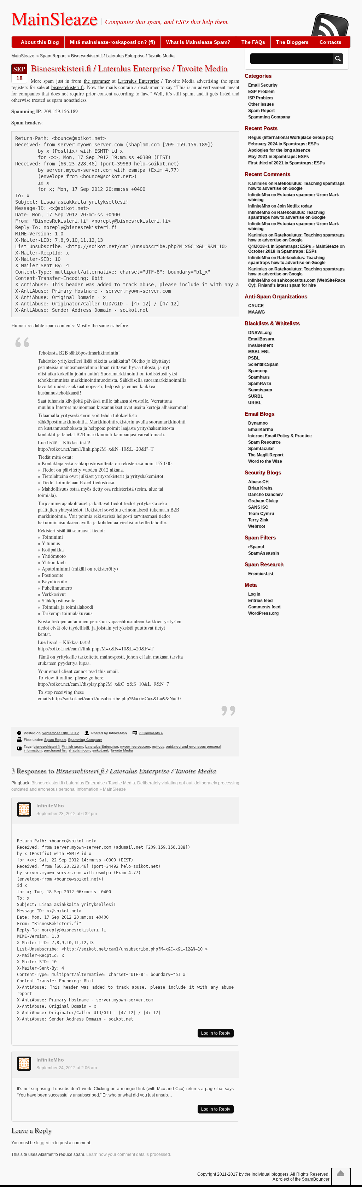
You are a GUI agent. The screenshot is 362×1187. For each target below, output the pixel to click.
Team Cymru (261, 513)
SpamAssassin (263, 553)
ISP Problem (260, 97)
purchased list (55, 750)
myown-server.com (135, 746)
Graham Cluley (263, 500)
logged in (45, 1142)
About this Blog (40, 42)
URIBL (254, 402)
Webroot (256, 526)
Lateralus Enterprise (138, 80)
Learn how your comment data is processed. (128, 1154)
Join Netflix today (294, 206)
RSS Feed (329, 20)
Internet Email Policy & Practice (280, 435)
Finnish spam (72, 746)
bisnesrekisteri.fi (67, 87)
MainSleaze (54, 18)
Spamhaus (259, 377)
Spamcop (257, 370)
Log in (254, 594)
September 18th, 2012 (60, 733)
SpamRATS (259, 383)
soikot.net (100, 750)
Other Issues (261, 104)
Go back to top (341, 1173)
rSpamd (256, 546)
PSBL (253, 358)
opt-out (158, 746)
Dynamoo (258, 423)
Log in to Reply (215, 1033)
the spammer (97, 80)
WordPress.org (263, 613)
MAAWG (256, 312)
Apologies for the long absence (279, 150)
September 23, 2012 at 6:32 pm (66, 813)
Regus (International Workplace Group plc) (290, 137)
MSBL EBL (259, 351)
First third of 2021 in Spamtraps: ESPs (286, 162)
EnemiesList (260, 573)
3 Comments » (151, 733)
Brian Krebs (260, 488)
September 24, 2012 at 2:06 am (66, 1067)
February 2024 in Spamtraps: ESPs (283, 143)
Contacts (330, 42)
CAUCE (256, 305)
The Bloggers (292, 42)
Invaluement (260, 345)
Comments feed (264, 606)
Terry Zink (258, 520)
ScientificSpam (263, 364)
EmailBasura (261, 339)
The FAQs (253, 42)
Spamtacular (261, 448)
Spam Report (52, 55)
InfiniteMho (50, 805)
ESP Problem (261, 91)
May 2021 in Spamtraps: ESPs (278, 156)
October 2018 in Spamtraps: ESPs (282, 251)
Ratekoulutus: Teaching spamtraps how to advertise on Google (296, 186)
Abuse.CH (258, 481)
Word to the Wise (265, 461)
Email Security (263, 85)
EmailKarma (260, 429)
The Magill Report (265, 454)
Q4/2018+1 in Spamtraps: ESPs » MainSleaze (293, 246)
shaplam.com (79, 750)
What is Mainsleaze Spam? (198, 42)
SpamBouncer (315, 1179)
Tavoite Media (121, 750)
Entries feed (260, 600)
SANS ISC (258, 507)
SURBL (255, 396)
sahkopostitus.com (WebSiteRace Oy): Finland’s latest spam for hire (296, 283)
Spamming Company (85, 740)
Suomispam (260, 389)
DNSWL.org (260, 332)
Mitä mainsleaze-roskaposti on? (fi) (112, 42)
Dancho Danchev (265, 494)
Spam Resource (264, 442)
